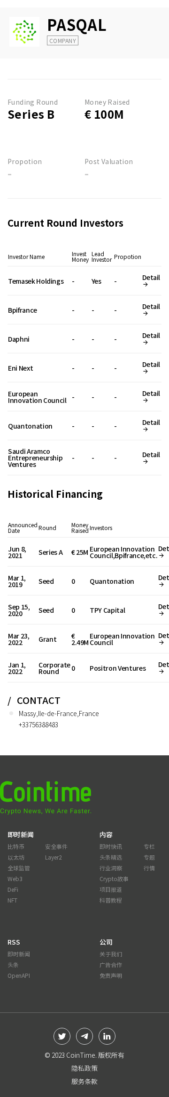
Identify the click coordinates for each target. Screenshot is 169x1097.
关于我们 (111, 954)
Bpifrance (22, 310)
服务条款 (84, 1081)
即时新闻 (19, 954)
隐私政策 (84, 1068)
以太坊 (16, 857)
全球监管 (19, 868)
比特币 (16, 846)
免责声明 (111, 975)
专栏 (149, 846)
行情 (149, 868)
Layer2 (53, 857)
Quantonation (30, 425)
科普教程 (111, 900)
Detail (151, 277)
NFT (12, 900)
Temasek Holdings (35, 281)
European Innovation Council (37, 397)
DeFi (13, 889)
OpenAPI (19, 975)
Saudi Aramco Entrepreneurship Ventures (35, 457)
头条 (13, 964)
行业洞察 (111, 868)
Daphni (19, 339)
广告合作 (111, 964)
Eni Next (20, 368)
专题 (149, 857)
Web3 (15, 878)
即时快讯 (111, 846)
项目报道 (111, 889)
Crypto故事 (114, 878)
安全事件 (56, 846)
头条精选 (111, 857)
